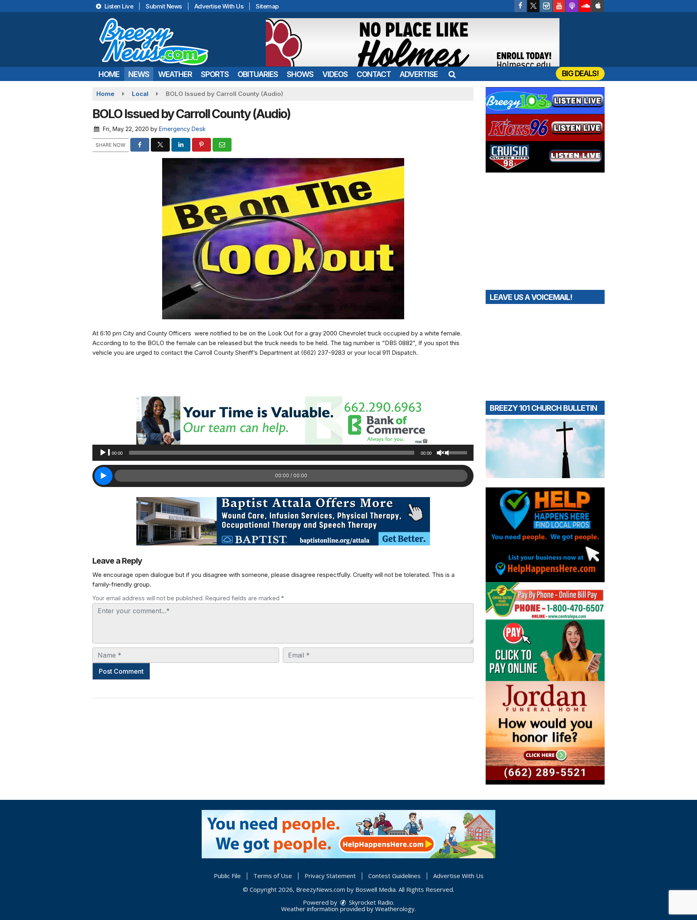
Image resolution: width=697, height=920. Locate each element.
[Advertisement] (412, 42)
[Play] (105, 453)
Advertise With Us (219, 6)
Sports (215, 74)
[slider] (458, 452)
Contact (374, 74)
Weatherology (395, 909)
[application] (283, 453)
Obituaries (258, 74)
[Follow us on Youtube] (559, 6)
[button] (452, 74)
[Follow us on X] (533, 6)
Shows (300, 74)
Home (108, 74)
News (138, 74)
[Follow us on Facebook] (520, 6)
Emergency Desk (182, 128)
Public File (227, 876)
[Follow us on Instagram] (546, 6)
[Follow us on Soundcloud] (585, 6)
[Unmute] (442, 453)
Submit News (164, 6)
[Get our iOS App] (598, 6)
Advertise (419, 74)
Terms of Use (272, 876)
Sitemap (267, 6)
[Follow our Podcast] (572, 6)
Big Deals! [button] (580, 73)
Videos (335, 74)
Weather (175, 74)
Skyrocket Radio (370, 902)
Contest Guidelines (394, 876)
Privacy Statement (330, 876)
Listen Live (118, 6)
